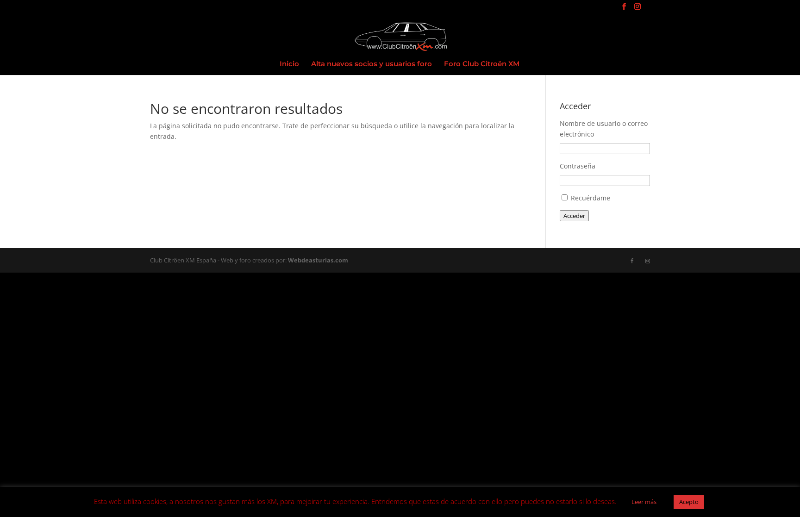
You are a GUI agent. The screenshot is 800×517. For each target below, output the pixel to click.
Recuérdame (590, 197)
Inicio (289, 64)
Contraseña (577, 166)
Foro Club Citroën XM (481, 64)
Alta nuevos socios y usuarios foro (371, 64)
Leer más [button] (643, 502)
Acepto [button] (689, 502)
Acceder (574, 216)
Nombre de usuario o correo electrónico (604, 129)
